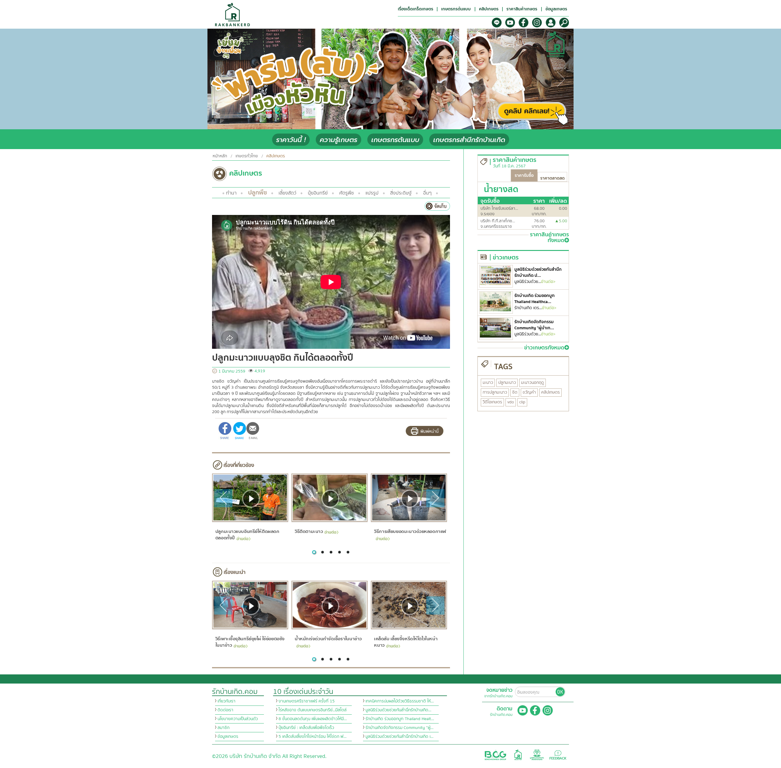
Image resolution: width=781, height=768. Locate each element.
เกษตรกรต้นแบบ (395, 140)
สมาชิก (223, 727)
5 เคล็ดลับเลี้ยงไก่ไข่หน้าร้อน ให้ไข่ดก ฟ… (313, 736)
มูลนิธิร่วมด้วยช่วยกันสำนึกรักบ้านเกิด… (398, 710)
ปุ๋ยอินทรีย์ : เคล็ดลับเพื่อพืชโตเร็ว (306, 727)
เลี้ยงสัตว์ (287, 193)
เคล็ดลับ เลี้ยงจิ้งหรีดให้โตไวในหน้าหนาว (405, 642)
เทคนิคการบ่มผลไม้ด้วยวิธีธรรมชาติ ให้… (399, 701)
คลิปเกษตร (275, 156)
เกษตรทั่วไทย (247, 156)
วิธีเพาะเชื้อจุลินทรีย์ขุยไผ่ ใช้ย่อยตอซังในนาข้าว (249, 642)
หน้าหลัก (220, 156)
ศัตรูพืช (346, 193)
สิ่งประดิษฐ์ (401, 193)
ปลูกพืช (257, 192)
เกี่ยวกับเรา (227, 701)
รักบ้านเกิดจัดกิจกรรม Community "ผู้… (399, 727)
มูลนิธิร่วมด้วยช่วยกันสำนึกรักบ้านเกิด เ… (399, 736)
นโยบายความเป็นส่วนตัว (238, 719)
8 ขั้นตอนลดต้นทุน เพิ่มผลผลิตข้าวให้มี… (313, 719)
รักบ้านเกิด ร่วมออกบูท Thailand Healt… (399, 719)
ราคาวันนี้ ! (291, 140)
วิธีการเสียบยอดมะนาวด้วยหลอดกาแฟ (410, 531)
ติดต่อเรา (225, 710)
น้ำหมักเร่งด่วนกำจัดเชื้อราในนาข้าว (328, 638)
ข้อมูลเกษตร (228, 736)
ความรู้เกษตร (338, 140)
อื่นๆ (427, 193)
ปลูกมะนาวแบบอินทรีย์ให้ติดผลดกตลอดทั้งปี (247, 534)
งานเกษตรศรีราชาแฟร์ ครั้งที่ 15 (307, 701)
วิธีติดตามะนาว (309, 531)
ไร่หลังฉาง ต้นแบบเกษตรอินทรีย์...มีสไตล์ (313, 710)
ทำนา (231, 193)
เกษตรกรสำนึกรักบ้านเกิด (469, 140)
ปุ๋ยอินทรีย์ (318, 193)
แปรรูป (372, 193)
